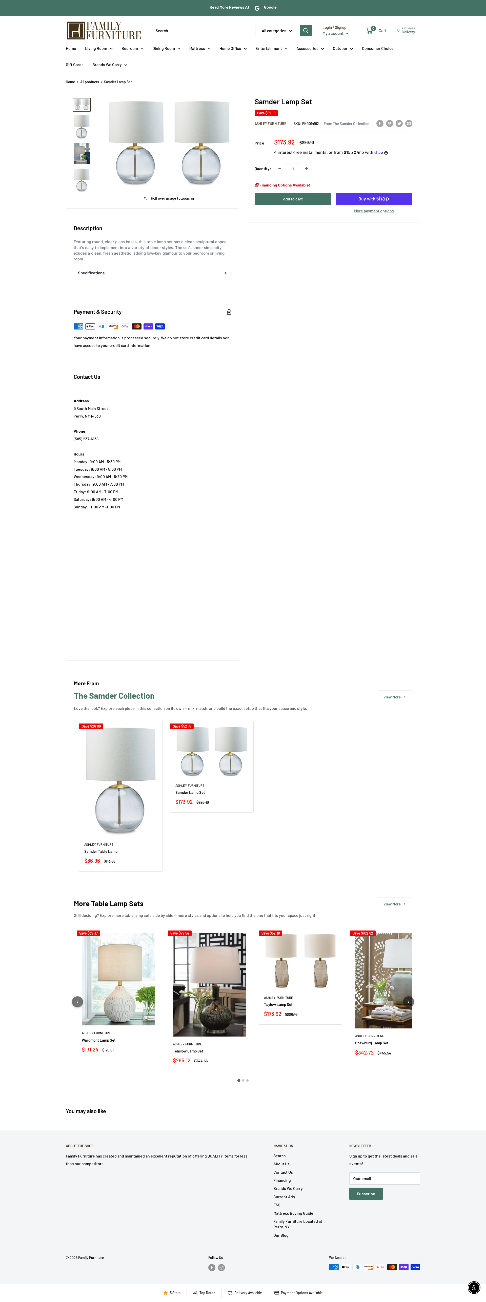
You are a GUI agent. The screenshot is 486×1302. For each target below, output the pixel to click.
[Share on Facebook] (379, 123)
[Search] (306, 30)
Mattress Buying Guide (293, 1213)
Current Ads (284, 1196)
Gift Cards (75, 64)
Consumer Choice (378, 48)
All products (89, 82)
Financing (282, 1180)
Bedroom (130, 48)
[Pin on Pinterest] (389, 123)
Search (279, 1155)
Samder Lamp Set (190, 792)
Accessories (307, 48)
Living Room (96, 48)
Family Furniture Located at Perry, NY (297, 1224)
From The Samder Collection (346, 123)
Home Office (230, 48)
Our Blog (281, 1235)
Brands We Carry (107, 64)
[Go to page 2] (243, 1080)
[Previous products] (77, 1001)
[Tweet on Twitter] (399, 123)
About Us (281, 1163)
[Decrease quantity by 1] (279, 168)
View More (392, 697)
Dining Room (163, 48)
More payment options (374, 210)
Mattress (197, 48)
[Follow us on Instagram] (221, 1267)
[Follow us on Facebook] (211, 1267)
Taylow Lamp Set (278, 1004)
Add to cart (293, 198)
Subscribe (366, 1193)
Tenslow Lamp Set (188, 1051)
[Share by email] (408, 123)
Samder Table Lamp (100, 851)
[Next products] (408, 1001)
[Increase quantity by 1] (306, 168)
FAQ (276, 1204)
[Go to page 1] (238, 1080)
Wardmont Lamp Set (99, 1040)
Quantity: (263, 168)
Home (71, 48)
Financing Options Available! (284, 184)
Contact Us (283, 1172)
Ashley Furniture (270, 123)
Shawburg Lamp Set (372, 1043)
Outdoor (340, 48)
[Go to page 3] (247, 1080)
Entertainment (269, 48)
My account (333, 33)
